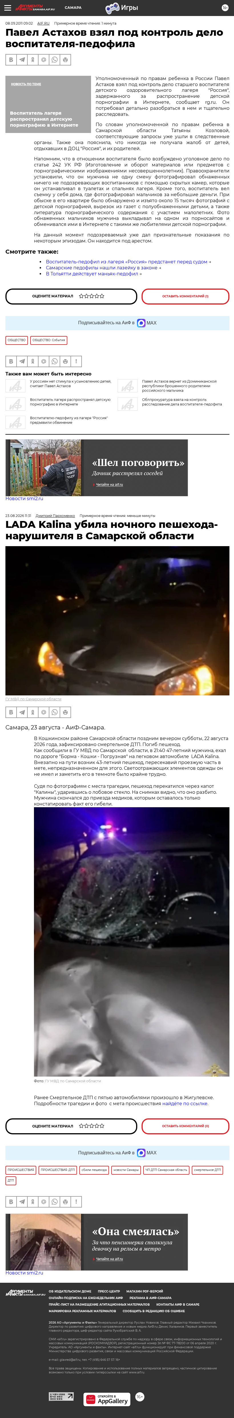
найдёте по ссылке (184, 1103)
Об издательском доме (70, 1291)
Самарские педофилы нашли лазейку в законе (102, 268)
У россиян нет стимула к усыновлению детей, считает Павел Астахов (70, 383)
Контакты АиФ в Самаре (177, 1304)
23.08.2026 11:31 (18, 516)
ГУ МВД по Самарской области (33, 699)
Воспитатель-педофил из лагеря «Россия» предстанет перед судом (126, 261)
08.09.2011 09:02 (19, 23)
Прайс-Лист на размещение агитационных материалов (99, 1304)
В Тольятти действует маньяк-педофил (92, 274)
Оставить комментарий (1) (185, 296)
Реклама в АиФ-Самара (151, 1298)
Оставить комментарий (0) (185, 1126)
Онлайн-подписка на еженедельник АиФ (86, 1298)
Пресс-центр (109, 1291)
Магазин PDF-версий (144, 1291)
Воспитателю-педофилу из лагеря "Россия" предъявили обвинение (69, 420)
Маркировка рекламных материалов (82, 1311)
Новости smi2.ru (24, 498)
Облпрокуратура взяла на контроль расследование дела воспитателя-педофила (182, 401)
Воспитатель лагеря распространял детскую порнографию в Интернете (70, 401)
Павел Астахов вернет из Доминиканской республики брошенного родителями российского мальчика (179, 386)
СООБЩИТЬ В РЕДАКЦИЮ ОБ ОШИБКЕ (154, 1311)
